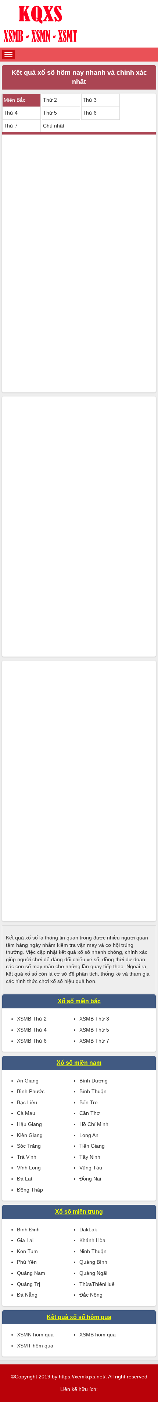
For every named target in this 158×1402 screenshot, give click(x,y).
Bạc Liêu (27, 1102)
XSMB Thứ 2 (32, 1019)
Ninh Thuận (93, 1251)
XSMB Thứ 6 (32, 1041)
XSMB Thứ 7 (94, 1041)
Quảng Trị (28, 1284)
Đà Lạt (24, 1179)
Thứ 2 (50, 100)
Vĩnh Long (29, 1168)
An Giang (28, 1081)
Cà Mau (26, 1113)
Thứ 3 (90, 100)
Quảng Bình (93, 1262)
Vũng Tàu (90, 1168)
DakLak (88, 1229)
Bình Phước (30, 1091)
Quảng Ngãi (93, 1273)
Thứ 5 (50, 113)
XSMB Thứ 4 (32, 1030)
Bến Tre (88, 1102)
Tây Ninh (89, 1157)
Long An (88, 1135)
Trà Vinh (26, 1157)
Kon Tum (27, 1251)
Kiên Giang (30, 1135)
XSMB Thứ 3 (94, 1019)
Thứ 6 (90, 113)
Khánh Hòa (92, 1240)
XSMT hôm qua (35, 1346)
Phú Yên (27, 1262)
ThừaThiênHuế (97, 1284)
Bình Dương (93, 1081)
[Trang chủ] (79, 24)
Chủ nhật (53, 126)
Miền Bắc (14, 100)
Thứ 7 (11, 126)
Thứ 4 (11, 113)
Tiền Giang (92, 1146)
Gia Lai (25, 1240)
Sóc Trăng (29, 1146)
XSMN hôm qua (35, 1335)
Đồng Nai (90, 1179)
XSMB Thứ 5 (94, 1030)
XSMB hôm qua (97, 1335)
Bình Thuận (93, 1091)
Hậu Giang (29, 1124)
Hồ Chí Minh (93, 1124)
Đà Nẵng (27, 1295)
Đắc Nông (91, 1295)
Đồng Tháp (30, 1190)
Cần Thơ (89, 1113)
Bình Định (28, 1229)
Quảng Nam (31, 1273)
